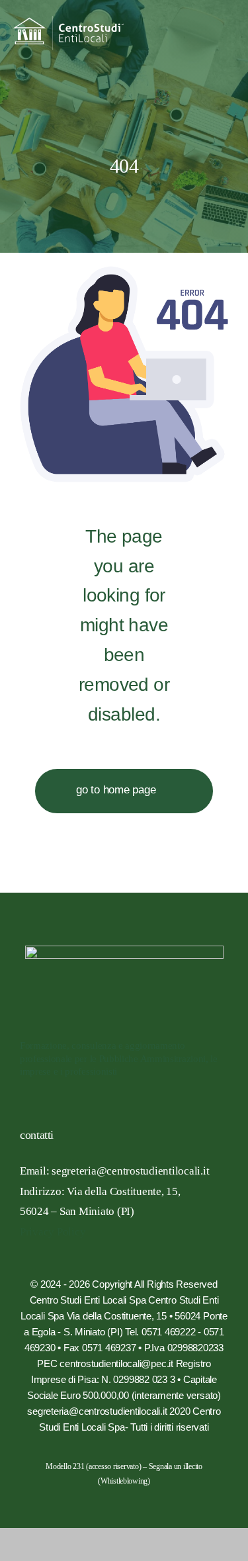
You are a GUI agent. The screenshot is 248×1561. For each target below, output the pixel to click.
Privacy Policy (52, 1232)
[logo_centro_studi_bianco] (68, 21)
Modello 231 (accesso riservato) (93, 1466)
